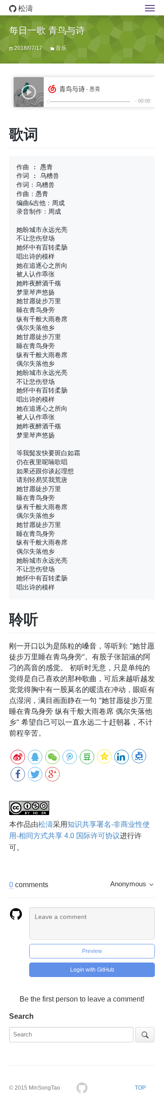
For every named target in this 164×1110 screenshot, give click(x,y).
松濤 (24, 8)
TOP (140, 1088)
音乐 (61, 48)
